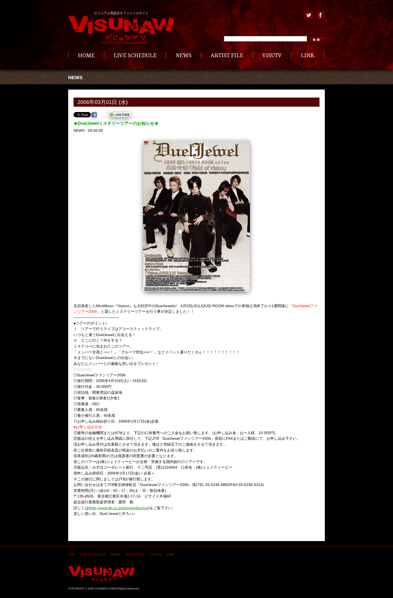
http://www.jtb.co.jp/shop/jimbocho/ (119, 508)
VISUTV (272, 55)
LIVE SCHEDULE (135, 55)
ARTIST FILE (227, 55)
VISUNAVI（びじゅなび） (101, 574)
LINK (307, 55)
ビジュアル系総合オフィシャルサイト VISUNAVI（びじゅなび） (121, 30)
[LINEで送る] (120, 114)
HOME (86, 55)
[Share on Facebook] (94, 114)
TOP (71, 555)
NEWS (184, 55)
